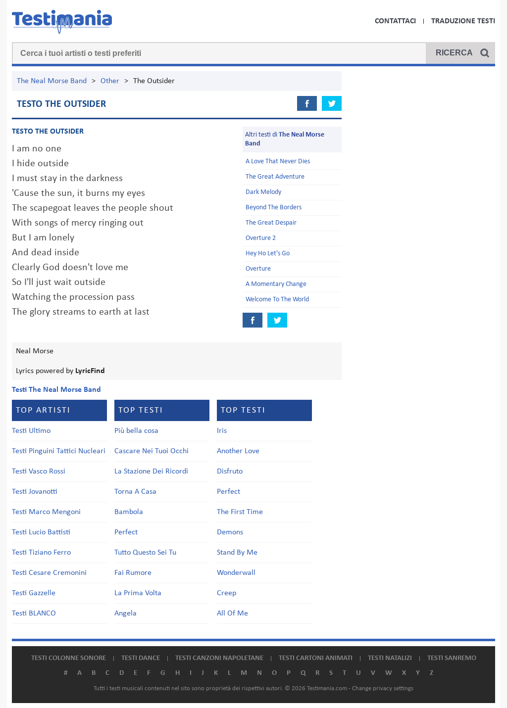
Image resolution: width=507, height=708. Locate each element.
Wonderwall (236, 573)
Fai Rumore (133, 573)
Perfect (126, 532)
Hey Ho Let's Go (268, 253)
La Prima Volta (137, 593)
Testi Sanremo (451, 658)
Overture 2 (261, 238)
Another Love (238, 451)
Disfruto (230, 471)
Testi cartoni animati (316, 658)
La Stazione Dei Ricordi (151, 471)
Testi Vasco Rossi (38, 471)
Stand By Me (237, 553)
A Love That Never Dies (278, 161)
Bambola (128, 512)
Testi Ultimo (31, 431)
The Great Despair (271, 223)
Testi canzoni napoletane (219, 658)
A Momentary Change (276, 284)
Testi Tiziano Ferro (41, 553)
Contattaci (395, 21)
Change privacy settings (382, 688)
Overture (258, 269)
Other (110, 81)
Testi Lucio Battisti (41, 532)
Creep (226, 593)
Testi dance (140, 658)
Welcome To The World (277, 299)
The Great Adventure (275, 177)
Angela (125, 613)
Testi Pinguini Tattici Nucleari (58, 451)
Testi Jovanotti (34, 492)
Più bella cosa (136, 431)
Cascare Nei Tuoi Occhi (151, 451)
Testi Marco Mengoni (46, 512)
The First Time (240, 512)
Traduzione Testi (463, 21)
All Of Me (232, 613)
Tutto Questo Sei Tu (145, 553)
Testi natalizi (390, 658)
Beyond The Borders (274, 207)
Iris (222, 431)
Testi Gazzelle (33, 593)
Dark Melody (263, 192)
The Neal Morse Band (52, 81)
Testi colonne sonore (68, 658)
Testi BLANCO (34, 613)
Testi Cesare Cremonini (49, 573)
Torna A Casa (135, 492)
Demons (230, 532)
